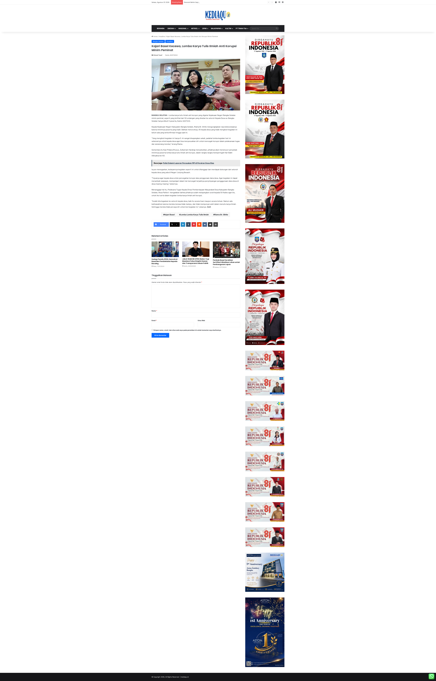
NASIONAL (182, 28)
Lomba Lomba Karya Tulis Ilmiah (194, 214)
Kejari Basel (169, 214)
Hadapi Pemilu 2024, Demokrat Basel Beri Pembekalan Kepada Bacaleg (165, 261)
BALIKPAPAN (216, 28)
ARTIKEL (194, 28)
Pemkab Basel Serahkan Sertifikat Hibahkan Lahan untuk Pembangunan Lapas (226, 262)
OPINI (204, 28)
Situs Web (201, 320)
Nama (154, 311)
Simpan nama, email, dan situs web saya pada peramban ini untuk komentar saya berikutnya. (187, 330)
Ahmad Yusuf (157, 55)
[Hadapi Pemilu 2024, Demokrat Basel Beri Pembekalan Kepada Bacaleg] (165, 249)
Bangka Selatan (158, 41)
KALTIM (228, 28)
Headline (162, 36)
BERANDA (160, 28)
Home (155, 36)
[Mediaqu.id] (218, 15)
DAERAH (171, 28)
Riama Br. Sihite (221, 214)
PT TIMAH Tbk (241, 28)
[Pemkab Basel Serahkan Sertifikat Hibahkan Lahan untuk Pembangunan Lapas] (226, 249)
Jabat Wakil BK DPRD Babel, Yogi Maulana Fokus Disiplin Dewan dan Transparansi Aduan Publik (195, 261)
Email (154, 320)
